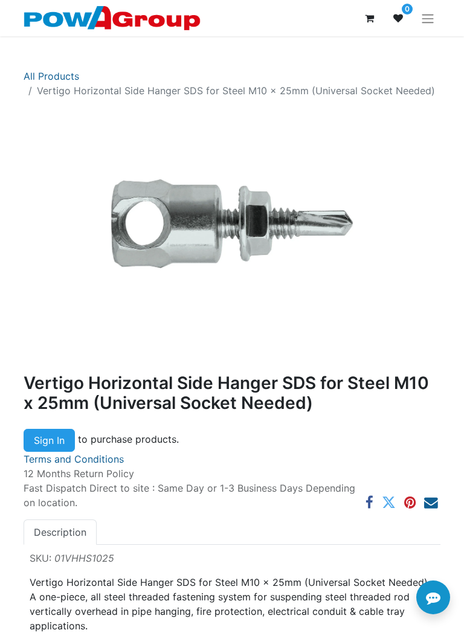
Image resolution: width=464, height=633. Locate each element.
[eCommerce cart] (369, 18)
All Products (51, 76)
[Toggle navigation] (427, 18)
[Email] (431, 503)
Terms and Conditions (74, 459)
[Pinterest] (410, 503)
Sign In (49, 440)
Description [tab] (60, 532)
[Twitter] (389, 503)
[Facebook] (369, 503)
